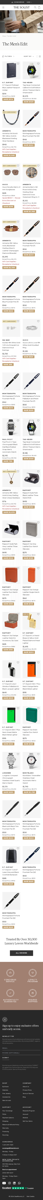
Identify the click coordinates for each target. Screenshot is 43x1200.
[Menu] (6, 7)
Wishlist (25, 1118)
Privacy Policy (22, 1069)
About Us (26, 1086)
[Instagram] (9, 1183)
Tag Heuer (27, 82)
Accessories (6, 1097)
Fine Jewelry (6, 1093)
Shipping (5, 1121)
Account (25, 1114)
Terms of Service (17, 1067)
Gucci (5, 184)
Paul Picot (7, 439)
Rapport (27, 490)
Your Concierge (7, 1111)
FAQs (4, 1114)
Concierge (19, 2)
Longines (6, 773)
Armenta (6, 131)
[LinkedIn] (14, 1183)
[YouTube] (4, 1183)
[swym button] (18, 64)
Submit (5, 1057)
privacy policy (9, 1043)
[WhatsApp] (19, 1183)
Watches (5, 1090)
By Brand (5, 1086)
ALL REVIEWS (21, 953)
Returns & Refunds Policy (10, 1124)
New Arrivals (6, 1100)
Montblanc (28, 773)
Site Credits (30, 1196)
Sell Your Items (27, 1121)
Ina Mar (6, 340)
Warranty (5, 1128)
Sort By (27, 56)
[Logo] (21, 7)
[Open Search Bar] (35, 7)
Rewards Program (29, 1111)
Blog (24, 1097)
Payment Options (8, 1118)
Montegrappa (29, 131)
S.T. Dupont (7, 82)
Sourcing (5, 1135)
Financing (5, 1131)
